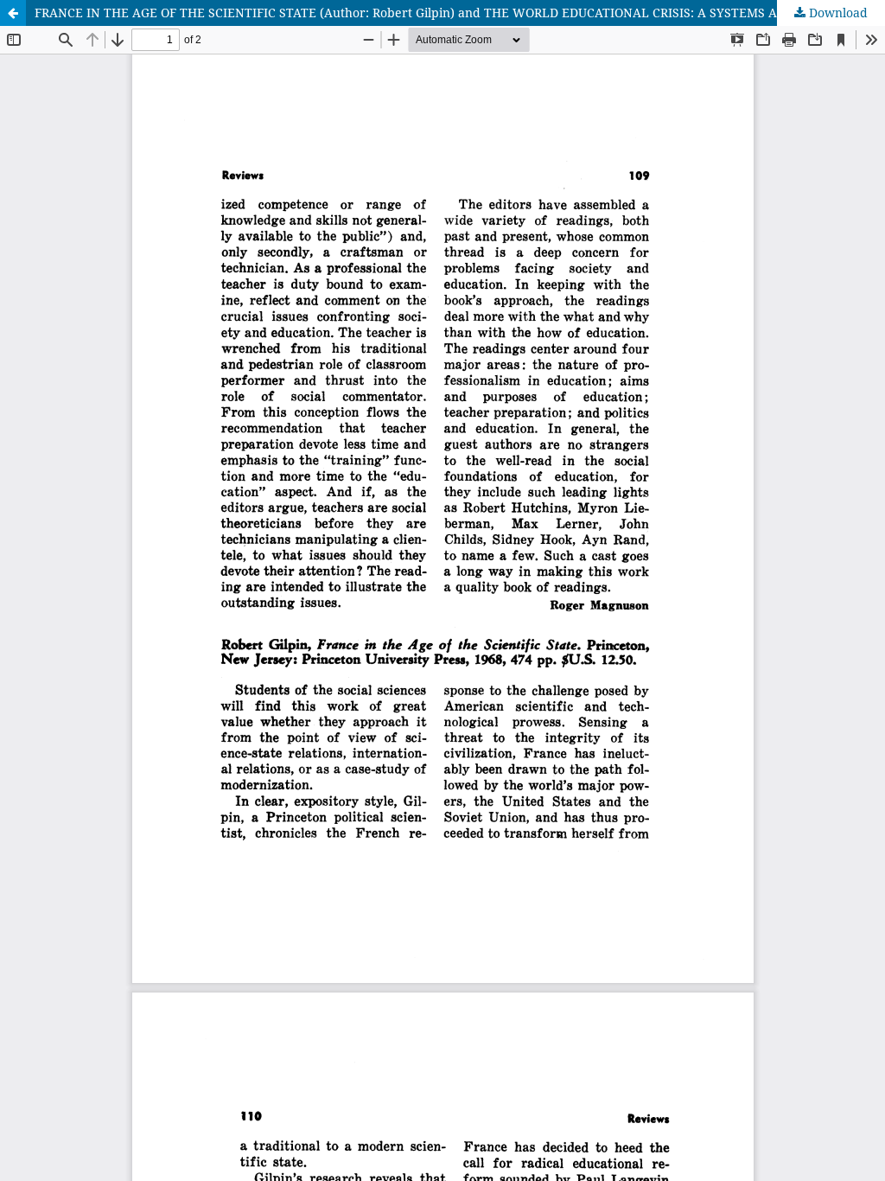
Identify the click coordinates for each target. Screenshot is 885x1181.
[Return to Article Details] (13, 13)
